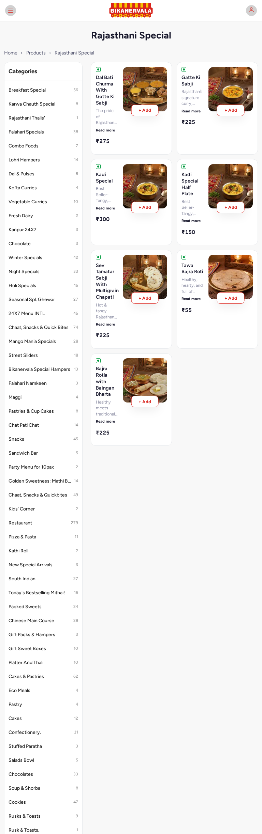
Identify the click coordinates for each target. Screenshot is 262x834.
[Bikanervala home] (131, 10)
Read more (105, 130)
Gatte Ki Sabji (190, 80)
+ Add (145, 110)
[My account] (251, 10)
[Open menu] (10, 10)
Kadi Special (104, 177)
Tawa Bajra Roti (192, 268)
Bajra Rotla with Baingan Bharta (105, 381)
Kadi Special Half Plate (189, 183)
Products (36, 53)
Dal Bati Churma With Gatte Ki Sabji (105, 90)
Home (10, 53)
